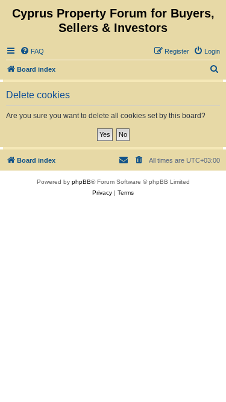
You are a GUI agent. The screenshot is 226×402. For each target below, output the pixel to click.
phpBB (81, 181)
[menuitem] (32, 51)
